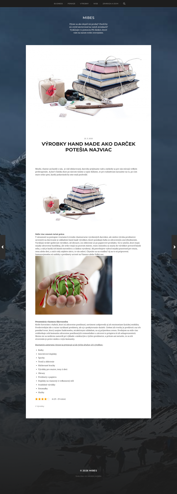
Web (95, 4)
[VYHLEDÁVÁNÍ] (124, 4)
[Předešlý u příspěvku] (2, 247)
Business (58, 4)
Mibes (88, 18)
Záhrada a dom (110, 4)
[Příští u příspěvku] (174, 247)
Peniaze (71, 4)
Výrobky (84, 4)
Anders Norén (94, 476)
